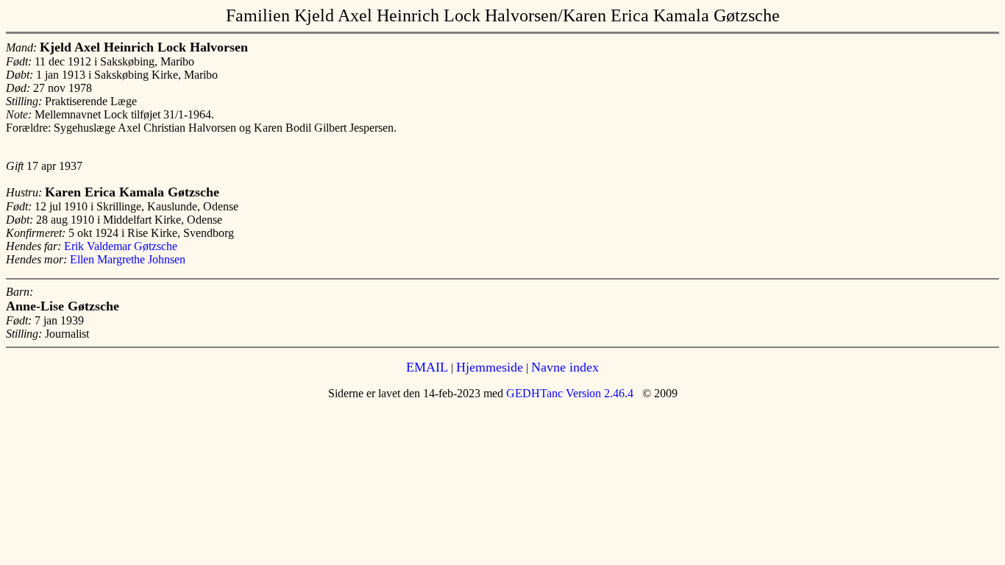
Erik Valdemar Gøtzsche (120, 246)
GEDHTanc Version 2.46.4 (568, 393)
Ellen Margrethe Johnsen (127, 259)
